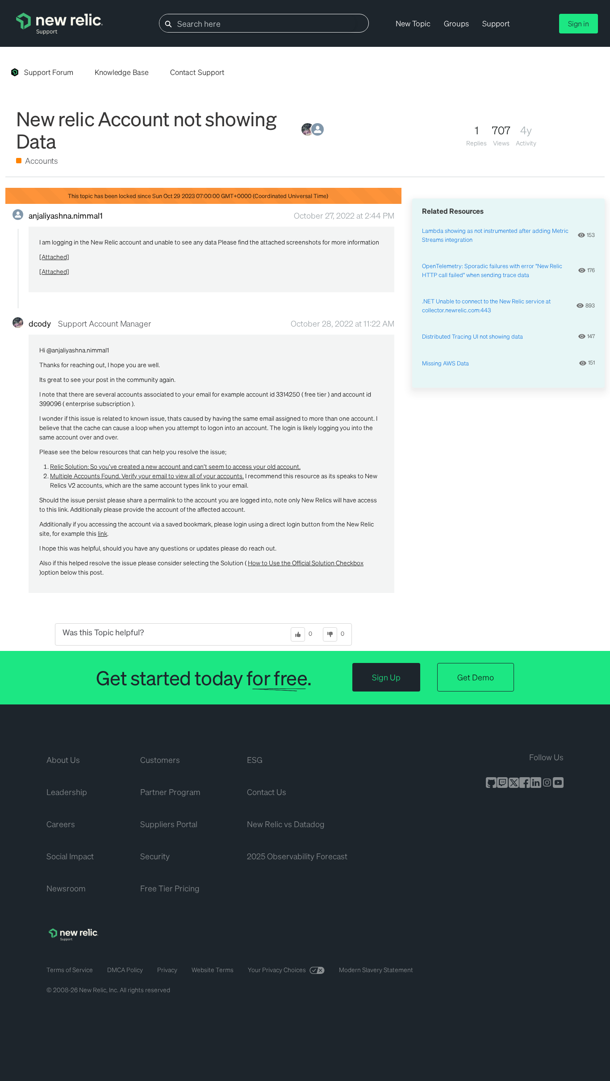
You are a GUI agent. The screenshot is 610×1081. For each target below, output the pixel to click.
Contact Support (197, 72)
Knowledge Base (122, 72)
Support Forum (48, 72)
